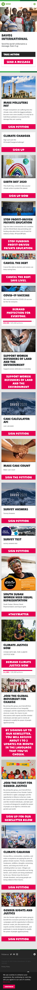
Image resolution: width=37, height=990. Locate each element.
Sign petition (18, 126)
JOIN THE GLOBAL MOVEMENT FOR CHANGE (15, 699)
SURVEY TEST (12, 539)
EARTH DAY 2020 (15, 181)
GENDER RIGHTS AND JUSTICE (17, 911)
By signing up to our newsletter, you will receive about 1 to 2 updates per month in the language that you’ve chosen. (18, 742)
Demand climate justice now (18, 663)
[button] (34, 4)
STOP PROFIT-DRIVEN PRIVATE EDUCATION (18, 220)
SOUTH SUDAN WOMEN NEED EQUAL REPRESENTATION (18, 597)
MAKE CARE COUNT (16, 465)
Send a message (18, 62)
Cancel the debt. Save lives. (18, 278)
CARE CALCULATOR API (16, 420)
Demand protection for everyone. (18, 312)
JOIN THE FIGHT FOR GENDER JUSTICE (17, 784)
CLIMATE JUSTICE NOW (15, 646)
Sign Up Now (18, 195)
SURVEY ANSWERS (15, 509)
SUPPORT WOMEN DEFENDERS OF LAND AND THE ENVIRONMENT (17, 360)
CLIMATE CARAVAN (16, 852)
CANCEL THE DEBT (15, 263)
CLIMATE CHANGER (16, 135)
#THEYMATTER (18, 614)
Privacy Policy (5, 966)
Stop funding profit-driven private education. (18, 244)
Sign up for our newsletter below (18, 818)
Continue (9, 986)
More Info (6, 982)
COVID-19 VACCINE (16, 295)
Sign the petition (18, 477)
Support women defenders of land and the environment (18, 381)
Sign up (18, 149)
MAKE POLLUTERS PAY (15, 104)
